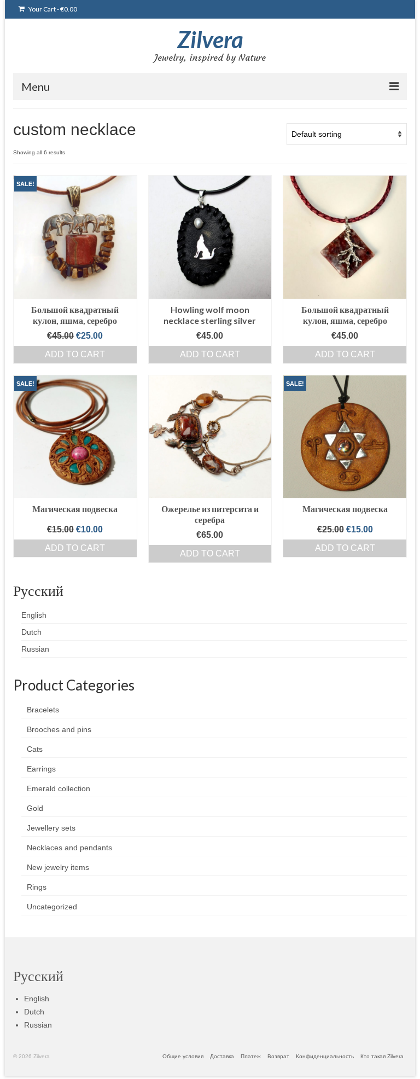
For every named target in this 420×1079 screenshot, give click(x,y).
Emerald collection (58, 788)
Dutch (31, 632)
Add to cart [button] (75, 354)
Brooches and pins (59, 729)
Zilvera (210, 39)
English (33, 615)
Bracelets (43, 709)
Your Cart (52, 9)
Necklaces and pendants (69, 847)
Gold (35, 808)
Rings (36, 887)
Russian (35, 649)
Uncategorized (52, 906)
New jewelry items (58, 867)
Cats (35, 749)
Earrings (41, 768)
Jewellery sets (51, 827)
